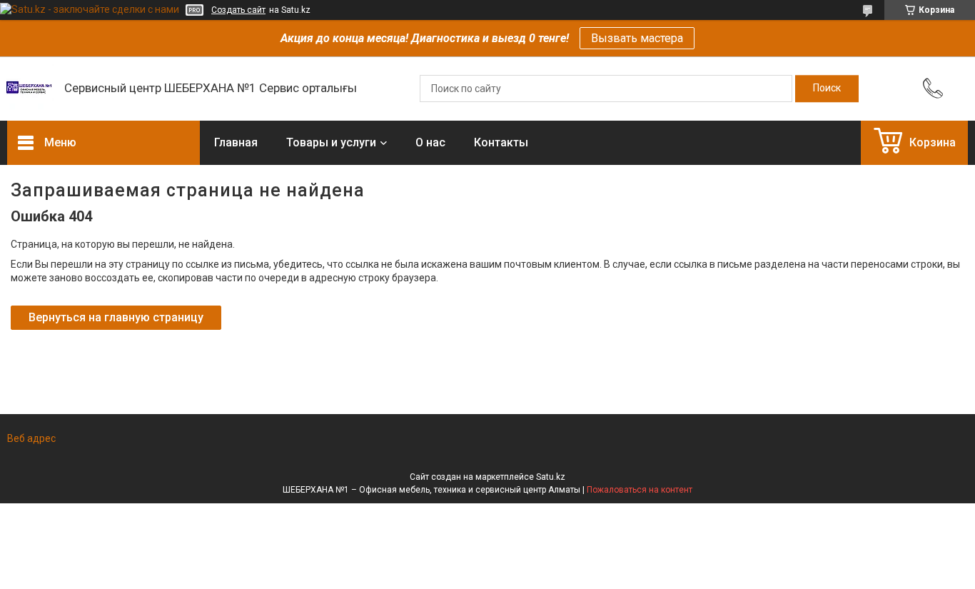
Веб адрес (31, 438)
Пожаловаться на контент (639, 490)
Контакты (501, 142)
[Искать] (827, 88)
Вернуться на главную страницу (116, 317)
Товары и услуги (331, 142)
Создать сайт (238, 10)
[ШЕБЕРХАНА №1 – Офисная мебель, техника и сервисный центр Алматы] (29, 89)
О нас (430, 142)
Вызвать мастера (637, 38)
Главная (236, 142)
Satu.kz (550, 477)
